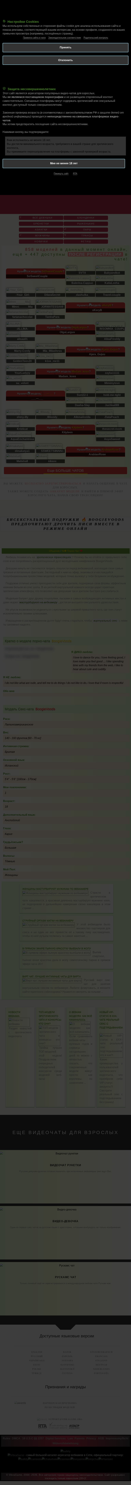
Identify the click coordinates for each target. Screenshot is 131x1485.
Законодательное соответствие (64, 37)
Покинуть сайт (61, 173)
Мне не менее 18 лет (64, 163)
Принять (65, 47)
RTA (75, 173)
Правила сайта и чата (34, 37)
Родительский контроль (96, 37)
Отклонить (65, 60)
